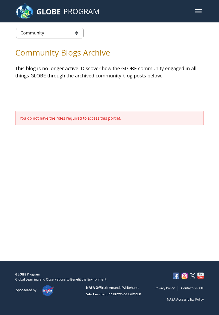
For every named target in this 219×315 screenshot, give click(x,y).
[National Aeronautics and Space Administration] (47, 290)
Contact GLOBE (192, 288)
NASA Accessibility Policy (185, 299)
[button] (198, 11)
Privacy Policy (165, 288)
